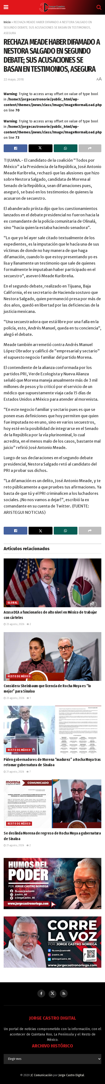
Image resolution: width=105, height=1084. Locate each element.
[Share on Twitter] (40, 148)
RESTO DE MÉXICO (19, 676)
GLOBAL (12, 602)
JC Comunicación (41, 1075)
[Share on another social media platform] (90, 148)
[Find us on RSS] (64, 993)
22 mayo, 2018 (14, 79)
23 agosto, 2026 (15, 624)
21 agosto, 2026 (15, 771)
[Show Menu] (6, 7)
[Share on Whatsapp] (65, 148)
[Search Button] (98, 7)
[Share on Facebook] (15, 148)
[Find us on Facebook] (41, 993)
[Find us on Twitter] (52, 994)
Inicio (7, 22)
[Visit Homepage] (52, 7)
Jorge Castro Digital (71, 1075)
